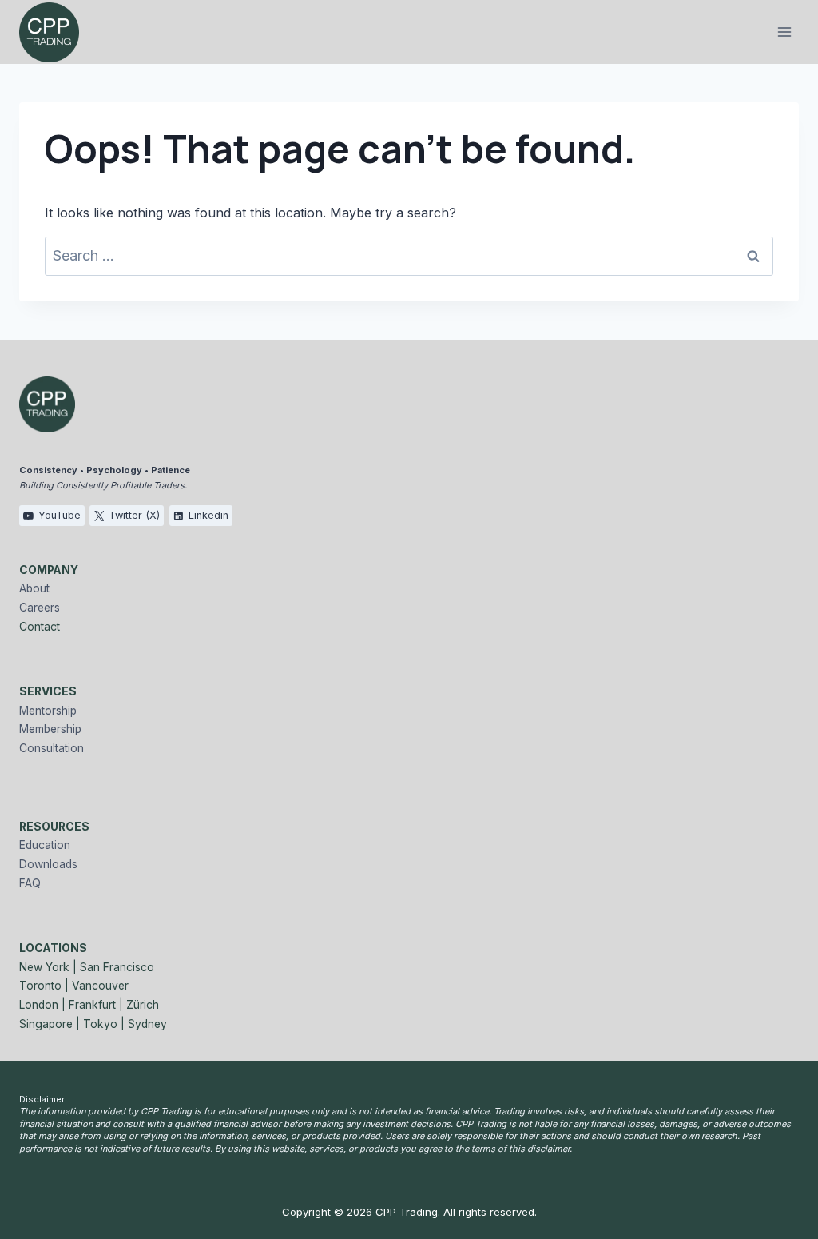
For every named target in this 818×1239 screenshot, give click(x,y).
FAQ (30, 883)
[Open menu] (784, 31)
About (34, 588)
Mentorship (48, 710)
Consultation (51, 748)
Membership (50, 729)
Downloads (48, 864)
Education (44, 845)
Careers (39, 607)
